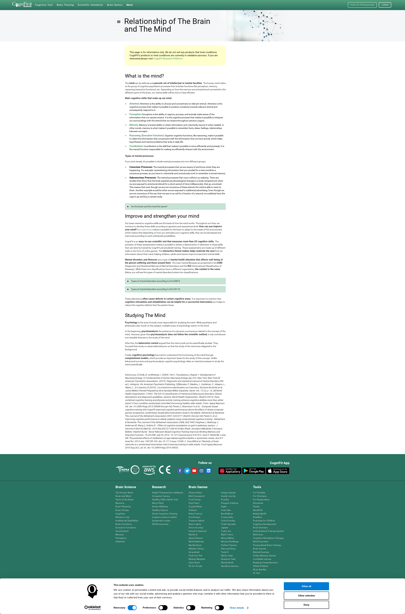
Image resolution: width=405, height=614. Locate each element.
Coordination (122, 531)
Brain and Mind (123, 496)
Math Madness (196, 541)
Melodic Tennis (196, 548)
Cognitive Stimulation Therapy (268, 538)
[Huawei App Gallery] (230, 470)
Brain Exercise (260, 527)
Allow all (306, 586)
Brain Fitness (122, 510)
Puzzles (225, 499)
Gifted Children (260, 566)
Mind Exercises (260, 541)
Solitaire (193, 510)
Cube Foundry (228, 520)
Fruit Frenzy (195, 499)
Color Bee (226, 510)
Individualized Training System (268, 531)
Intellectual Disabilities (126, 520)
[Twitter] (187, 471)
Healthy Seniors (160, 510)
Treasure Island (196, 520)
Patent (256, 506)
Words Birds (227, 562)
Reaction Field (228, 559)
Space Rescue (196, 538)
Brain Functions (123, 524)
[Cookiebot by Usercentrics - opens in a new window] (92, 607)
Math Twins (227, 534)
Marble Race (195, 545)
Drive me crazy (196, 527)
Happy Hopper (228, 492)
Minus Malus (227, 538)
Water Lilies (227, 555)
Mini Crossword (197, 496)
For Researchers (261, 499)
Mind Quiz (258, 534)
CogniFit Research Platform (168, 58)
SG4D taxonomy (160, 524)
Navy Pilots (158, 503)
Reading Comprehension (265, 562)
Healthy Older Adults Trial (165, 499)
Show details (237, 607)
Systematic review (161, 520)
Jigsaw (224, 527)
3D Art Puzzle (195, 566)
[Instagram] (201, 471)
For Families (259, 492)
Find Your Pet (195, 555)
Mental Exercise (261, 552)
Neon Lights (195, 524)
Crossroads (227, 517)
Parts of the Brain (124, 499)
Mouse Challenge (229, 541)
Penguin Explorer (229, 503)
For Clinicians (260, 496)
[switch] (163, 607)
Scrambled (194, 552)
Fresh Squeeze (228, 524)
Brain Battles (259, 569)
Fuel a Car (226, 531)
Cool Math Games (262, 559)
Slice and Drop (228, 548)
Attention (120, 541)
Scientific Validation (90, 4)
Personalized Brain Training (267, 545)
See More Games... (230, 566)
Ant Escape (194, 517)
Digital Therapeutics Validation (167, 492)
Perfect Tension (229, 545)
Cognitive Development (264, 524)
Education (258, 503)
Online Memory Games (264, 555)
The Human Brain (124, 492)
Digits (224, 506)
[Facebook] (180, 471)
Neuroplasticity (144, 229)
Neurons (119, 503)
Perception (121, 538)
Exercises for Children (264, 520)
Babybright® (259, 513)
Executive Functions (125, 527)
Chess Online (195, 492)
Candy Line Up (228, 496)
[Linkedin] (208, 471)
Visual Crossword (197, 531)
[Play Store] (253, 470)
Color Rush (194, 562)
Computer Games (161, 496)
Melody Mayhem (197, 559)
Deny (306, 604)
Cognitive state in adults (164, 517)
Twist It (225, 552)
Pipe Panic (194, 503)
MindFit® (257, 510)
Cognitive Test (44, 4)
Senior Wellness (160, 506)
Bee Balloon (227, 513)
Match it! (193, 534)
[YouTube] (194, 471)
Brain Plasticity (123, 506)
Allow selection (306, 595)
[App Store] (278, 470)
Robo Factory (195, 513)
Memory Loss (122, 517)
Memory (119, 534)
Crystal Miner (195, 506)
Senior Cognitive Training (164, 513)
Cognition (120, 513)
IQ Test (256, 573)
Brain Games (259, 548)
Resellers (257, 517)
